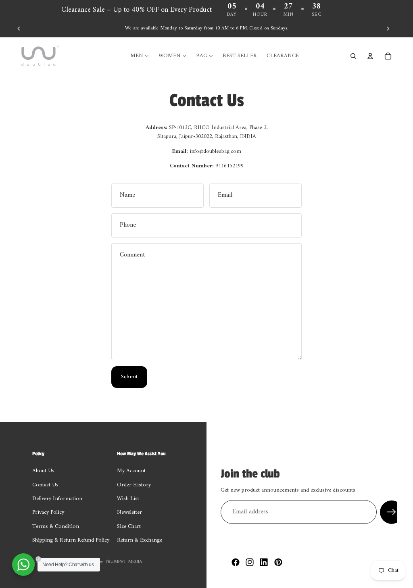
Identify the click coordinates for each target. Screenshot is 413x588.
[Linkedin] (264, 562)
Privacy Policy (48, 513)
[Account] (370, 56)
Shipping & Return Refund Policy (70, 541)
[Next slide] (388, 29)
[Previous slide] (19, 29)
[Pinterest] (278, 562)
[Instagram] (249, 562)
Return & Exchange (139, 541)
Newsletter (129, 513)
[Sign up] (391, 512)
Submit (129, 377)
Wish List (128, 499)
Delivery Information (57, 499)
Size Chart (129, 526)
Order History (134, 485)
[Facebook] (235, 562)
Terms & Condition (55, 526)
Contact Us (45, 485)
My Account (131, 471)
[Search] (353, 56)
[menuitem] (139, 56)
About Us (43, 471)
